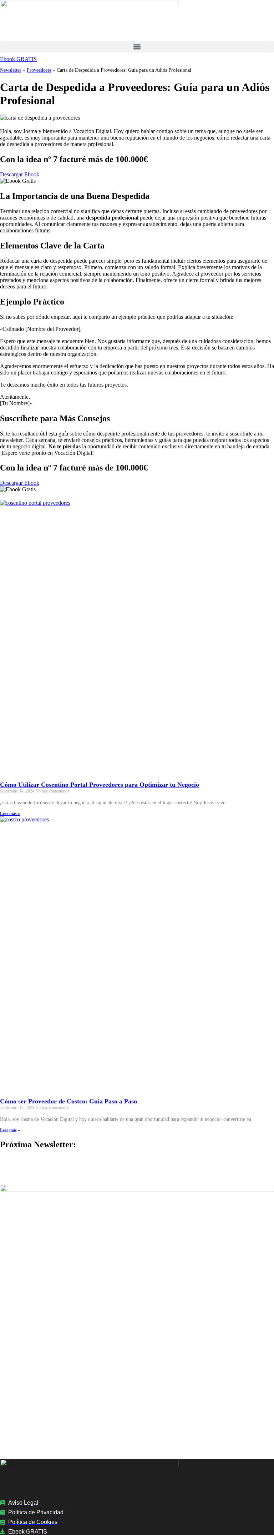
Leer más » (10, 813)
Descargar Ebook (19, 174)
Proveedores (39, 70)
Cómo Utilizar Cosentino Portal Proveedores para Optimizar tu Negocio (99, 784)
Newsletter (10, 70)
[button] (137, 46)
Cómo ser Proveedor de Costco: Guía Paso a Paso (68, 1101)
